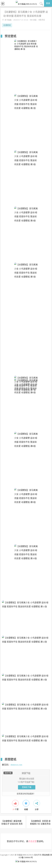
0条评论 (41, 20)
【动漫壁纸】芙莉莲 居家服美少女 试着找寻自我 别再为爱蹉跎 (40, 824)
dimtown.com (16, 765)
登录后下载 (26, 787)
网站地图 (46, 855)
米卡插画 (8, 20)
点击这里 (32, 841)
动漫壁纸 (7, 25)
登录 (48, 3)
